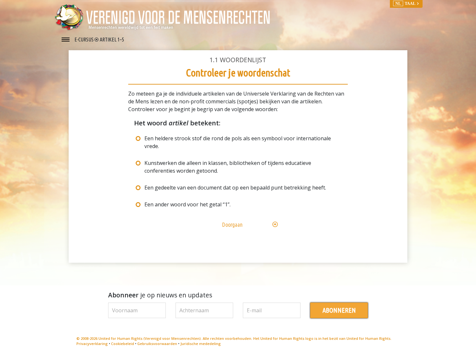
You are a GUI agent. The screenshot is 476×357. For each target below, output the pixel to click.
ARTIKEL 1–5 (112, 39)
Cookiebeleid (122, 343)
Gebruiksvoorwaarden (157, 343)
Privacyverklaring (92, 343)
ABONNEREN (339, 310)
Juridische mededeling (200, 343)
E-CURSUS (84, 39)
